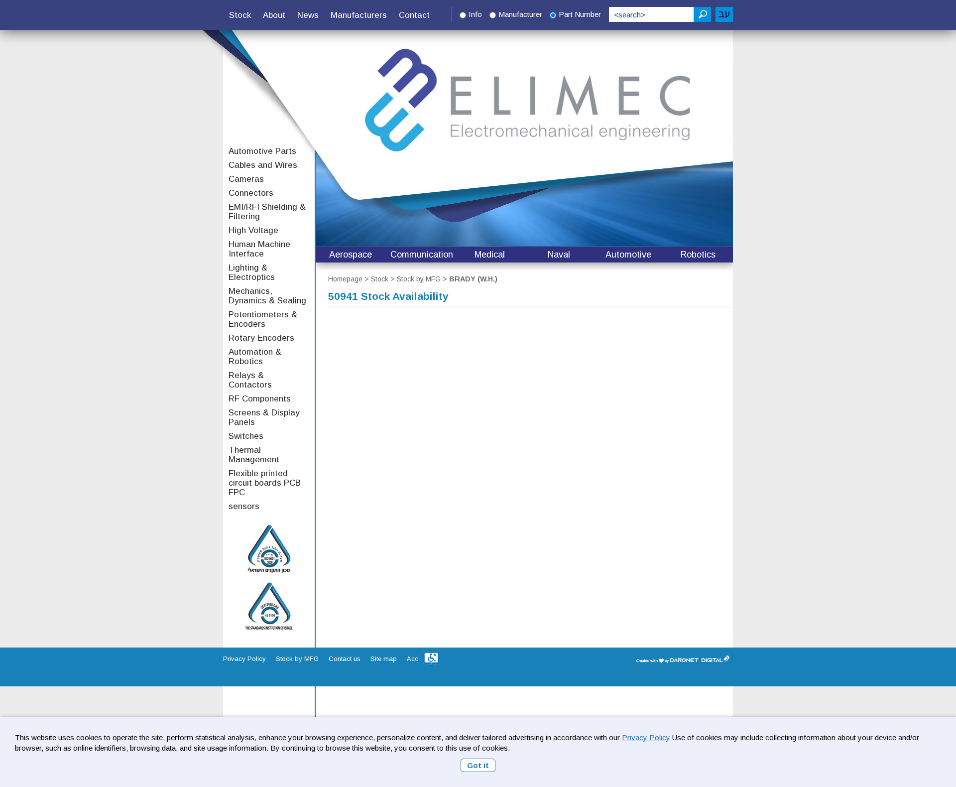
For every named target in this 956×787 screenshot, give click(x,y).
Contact (414, 15)
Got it (478, 765)
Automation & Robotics (255, 356)
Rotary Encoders (261, 338)
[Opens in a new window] (431, 659)
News (308, 15)
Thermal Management (254, 454)
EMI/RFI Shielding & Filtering (267, 211)
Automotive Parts (262, 151)
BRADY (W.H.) (473, 279)
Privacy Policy (646, 737)
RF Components (260, 398)
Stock (240, 15)
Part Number (580, 14)
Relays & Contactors (250, 380)
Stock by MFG (419, 279)
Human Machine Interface (259, 249)
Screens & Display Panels (264, 417)
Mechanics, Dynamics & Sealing (267, 295)
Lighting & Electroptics (252, 272)
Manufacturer (520, 14)
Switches (246, 436)
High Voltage (253, 230)
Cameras (246, 179)
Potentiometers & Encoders (263, 319)
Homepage (345, 279)
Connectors (251, 193)
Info (475, 14)
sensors (244, 506)
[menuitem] (240, 15)
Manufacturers (359, 15)
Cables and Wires (263, 165)
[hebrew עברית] (724, 14)
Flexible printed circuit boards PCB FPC (265, 483)
